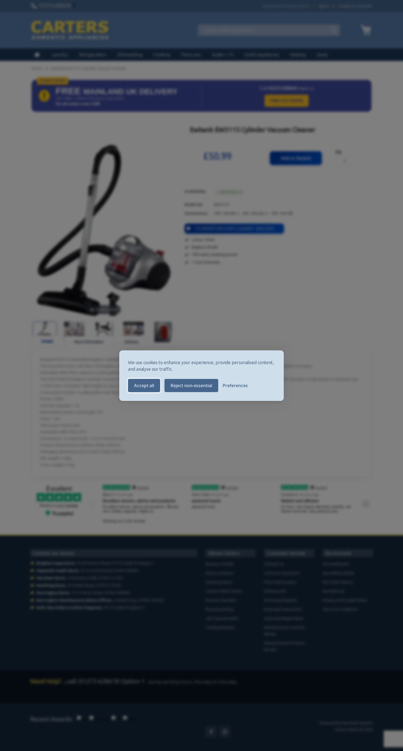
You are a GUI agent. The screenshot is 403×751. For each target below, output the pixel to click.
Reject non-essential (191, 386)
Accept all (144, 386)
